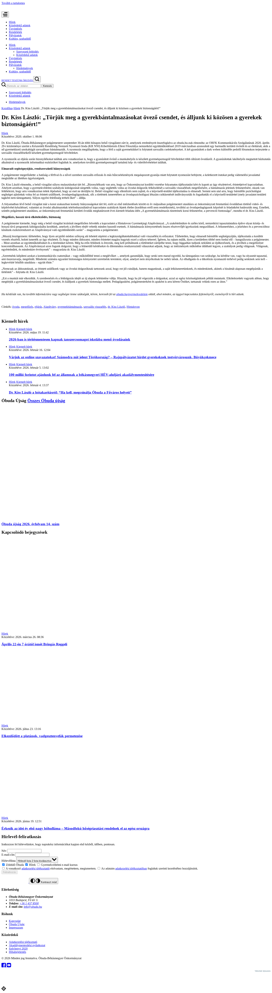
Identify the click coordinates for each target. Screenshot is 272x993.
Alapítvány (49, 306)
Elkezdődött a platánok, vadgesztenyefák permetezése (42, 736)
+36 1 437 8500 (29, 903)
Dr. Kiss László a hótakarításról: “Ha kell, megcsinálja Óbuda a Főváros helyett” (70, 392)
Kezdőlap (7, 108)
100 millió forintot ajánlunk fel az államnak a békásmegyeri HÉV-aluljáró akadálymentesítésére (81, 375)
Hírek (12, 22)
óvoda (15, 306)
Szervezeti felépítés (27, 51)
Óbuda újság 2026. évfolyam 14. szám (30, 524)
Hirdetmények (24, 68)
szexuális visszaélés (94, 306)
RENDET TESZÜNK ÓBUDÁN (17, 80)
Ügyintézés (15, 28)
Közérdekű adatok (19, 25)
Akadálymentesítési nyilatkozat (27, 945)
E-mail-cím (7, 854)
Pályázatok (15, 35)
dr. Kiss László (116, 306)
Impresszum (16, 927)
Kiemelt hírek (24, 329)
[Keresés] (37, 79)
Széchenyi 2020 (18, 948)
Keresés (47, 86)
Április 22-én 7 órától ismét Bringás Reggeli (34, 644)
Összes (46, 400)
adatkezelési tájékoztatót (35, 868)
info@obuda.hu (33, 906)
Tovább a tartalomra (13, 3)
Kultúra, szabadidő (20, 38)
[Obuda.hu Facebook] (4, 966)
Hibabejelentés (17, 951)
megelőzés (27, 306)
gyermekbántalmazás (70, 306)
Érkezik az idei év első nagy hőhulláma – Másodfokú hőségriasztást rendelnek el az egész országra (75, 828)
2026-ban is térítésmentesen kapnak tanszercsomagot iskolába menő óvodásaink (69, 339)
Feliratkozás (9, 872)
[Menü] (5, 14)
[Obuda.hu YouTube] (9, 966)
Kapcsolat (15, 920)
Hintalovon (133, 306)
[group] (136, 865)
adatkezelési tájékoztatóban (131, 868)
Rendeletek (15, 32)
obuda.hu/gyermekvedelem (132, 294)
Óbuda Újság (16, 924)
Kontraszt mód (48, 882)
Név (3, 850)
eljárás (38, 306)
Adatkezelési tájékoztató (23, 942)
